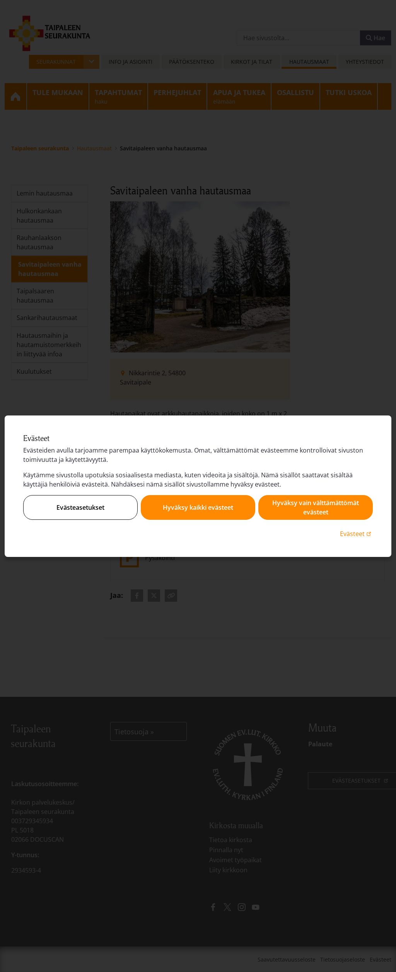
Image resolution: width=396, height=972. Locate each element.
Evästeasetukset (80, 507)
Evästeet (356, 533)
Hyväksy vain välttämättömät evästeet (315, 507)
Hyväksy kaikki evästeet (198, 507)
